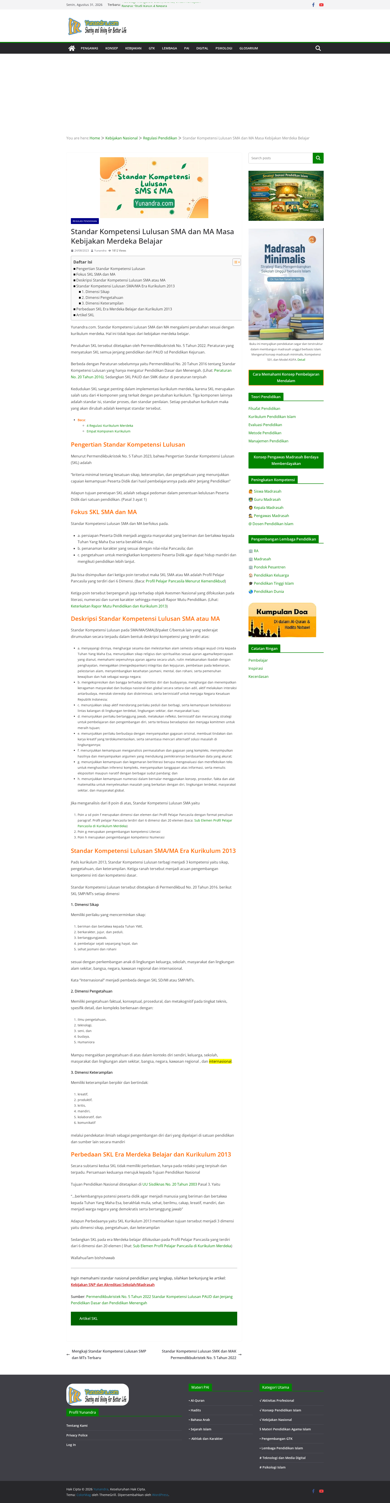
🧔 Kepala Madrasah (265, 507)
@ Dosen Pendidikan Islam (270, 523)
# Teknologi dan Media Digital (283, 1458)
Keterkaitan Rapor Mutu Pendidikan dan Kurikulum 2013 (119, 606)
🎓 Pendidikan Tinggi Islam (271, 583)
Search (318, 158)
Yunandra (100, 250)
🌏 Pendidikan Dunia (266, 591)
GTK (152, 48)
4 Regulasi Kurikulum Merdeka (110, 425)
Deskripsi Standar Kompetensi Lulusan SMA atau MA (120, 280)
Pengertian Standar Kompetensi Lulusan (110, 268)
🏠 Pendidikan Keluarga (268, 575)
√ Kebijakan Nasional (276, 1420)
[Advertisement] (195, 87)
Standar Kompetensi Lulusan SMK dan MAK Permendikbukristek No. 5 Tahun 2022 (199, 1354)
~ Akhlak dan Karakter (206, 1438)
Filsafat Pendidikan (264, 408)
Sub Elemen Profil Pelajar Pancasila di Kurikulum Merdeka (182, 1245)
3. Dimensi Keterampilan (102, 303)
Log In (71, 1445)
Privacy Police (77, 1435)
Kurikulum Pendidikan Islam (272, 416)
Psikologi (224, 48)
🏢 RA (253, 550)
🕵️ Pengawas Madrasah (268, 515)
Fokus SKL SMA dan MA (95, 274)
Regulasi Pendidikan (85, 221)
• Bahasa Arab (199, 1420)
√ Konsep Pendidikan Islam (280, 1410)
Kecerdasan (258, 676)
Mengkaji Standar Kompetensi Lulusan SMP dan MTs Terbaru (109, 1354)
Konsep (111, 48)
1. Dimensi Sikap (95, 291)
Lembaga (169, 48)
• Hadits (195, 1410)
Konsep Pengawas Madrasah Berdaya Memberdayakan (286, 460)
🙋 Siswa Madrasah (264, 491)
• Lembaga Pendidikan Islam (281, 1448)
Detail (301, 360)
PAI (186, 48)
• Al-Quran (196, 1400)
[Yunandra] (71, 48)
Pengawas (89, 48)
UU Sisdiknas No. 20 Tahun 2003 (169, 1184)
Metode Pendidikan (264, 432)
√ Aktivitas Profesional (277, 1400)
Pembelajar (258, 660)
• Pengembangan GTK (276, 1438)
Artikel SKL (85, 314)
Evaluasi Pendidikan (265, 424)
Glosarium (248, 48)
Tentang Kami (77, 1425)
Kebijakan (133, 48)
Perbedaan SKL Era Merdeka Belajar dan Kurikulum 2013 (124, 309)
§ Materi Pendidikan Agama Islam (285, 1429)
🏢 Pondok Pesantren (267, 567)
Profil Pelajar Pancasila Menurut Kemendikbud (185, 581)
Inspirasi (255, 668)
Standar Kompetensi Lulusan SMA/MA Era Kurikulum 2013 (125, 286)
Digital (202, 48)
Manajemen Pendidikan (268, 441)
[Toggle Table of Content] (234, 262)
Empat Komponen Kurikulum (108, 431)
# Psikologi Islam (273, 1467)
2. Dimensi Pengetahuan (102, 297)
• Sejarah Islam (200, 1429)
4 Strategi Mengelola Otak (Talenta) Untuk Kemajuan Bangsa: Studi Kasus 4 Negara (161, 6)
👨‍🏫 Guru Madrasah (264, 499)
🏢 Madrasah (259, 558)
